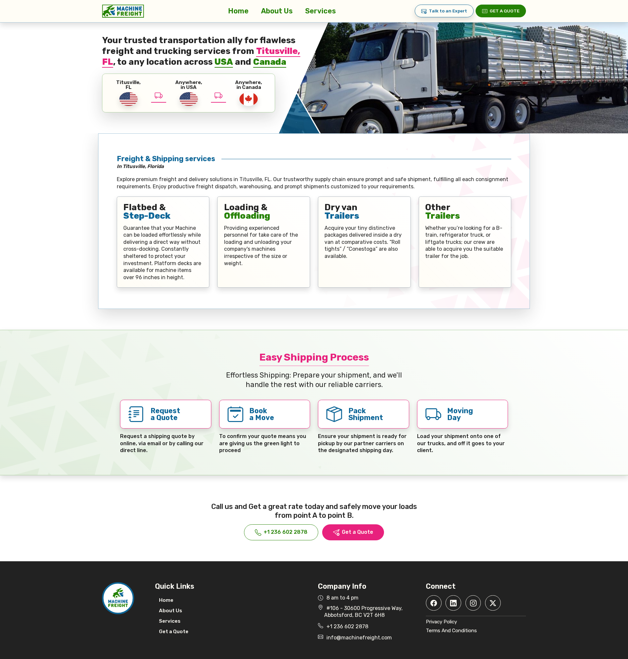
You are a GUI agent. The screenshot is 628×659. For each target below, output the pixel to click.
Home (238, 11)
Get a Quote (504, 10)
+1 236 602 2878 (285, 532)
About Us (277, 11)
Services (320, 11)
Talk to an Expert (448, 10)
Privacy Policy (441, 622)
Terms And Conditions (451, 631)
